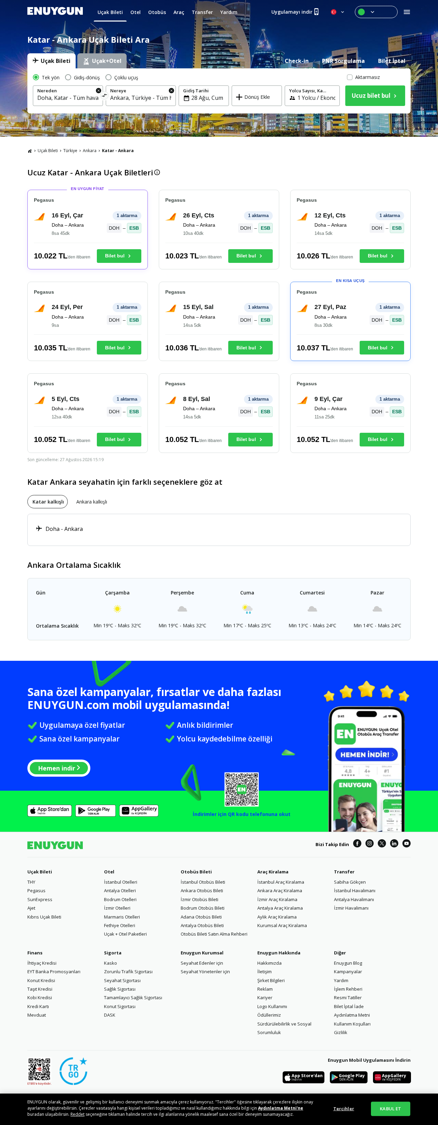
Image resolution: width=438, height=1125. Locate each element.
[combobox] (68, 97)
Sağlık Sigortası (120, 989)
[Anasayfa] (29, 150)
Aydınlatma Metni (352, 1015)
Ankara (89, 150)
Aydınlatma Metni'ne (280, 1108)
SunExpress (39, 899)
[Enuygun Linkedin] (394, 844)
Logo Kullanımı (272, 1006)
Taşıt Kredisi (39, 989)
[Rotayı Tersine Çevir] (104, 96)
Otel (109, 872)
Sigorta (112, 953)
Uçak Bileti (48, 150)
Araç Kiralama (272, 872)
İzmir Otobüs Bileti (199, 899)
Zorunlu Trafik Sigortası (128, 971)
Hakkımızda (269, 963)
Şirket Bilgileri (271, 980)
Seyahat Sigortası (122, 980)
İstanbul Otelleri (120, 882)
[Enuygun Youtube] (406, 844)
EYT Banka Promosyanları (53, 971)
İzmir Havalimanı (351, 908)
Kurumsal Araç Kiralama (282, 925)
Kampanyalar (348, 971)
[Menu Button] (376, 12)
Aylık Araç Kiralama (277, 917)
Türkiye (70, 150)
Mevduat (36, 1015)
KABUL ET (390, 1109)
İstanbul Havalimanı (354, 890)
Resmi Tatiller (348, 997)
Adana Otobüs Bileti (201, 917)
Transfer (344, 872)
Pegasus (36, 890)
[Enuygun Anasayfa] (55, 12)
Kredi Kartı (38, 1006)
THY (31, 882)
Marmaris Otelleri (122, 917)
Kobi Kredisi (39, 997)
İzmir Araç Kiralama (277, 899)
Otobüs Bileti (196, 872)
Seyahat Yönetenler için (205, 971)
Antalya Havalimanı (354, 899)
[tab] (51, 60)
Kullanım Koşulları (352, 1024)
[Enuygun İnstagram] (369, 844)
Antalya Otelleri (120, 890)
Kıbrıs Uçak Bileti (44, 917)
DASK (109, 1015)
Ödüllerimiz (269, 1015)
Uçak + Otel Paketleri (125, 934)
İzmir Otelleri (117, 908)
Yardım (341, 980)
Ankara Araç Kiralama (279, 890)
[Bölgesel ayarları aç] (338, 12)
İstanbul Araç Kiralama (280, 882)
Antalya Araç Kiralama (280, 908)
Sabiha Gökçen (350, 882)
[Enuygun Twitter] (382, 844)
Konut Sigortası (120, 1006)
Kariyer (264, 997)
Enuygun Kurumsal (202, 953)
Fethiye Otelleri (119, 925)
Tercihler (343, 1109)
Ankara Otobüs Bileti (202, 890)
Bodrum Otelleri (120, 899)
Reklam (265, 989)
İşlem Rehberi (348, 989)
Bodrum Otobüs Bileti (202, 908)
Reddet (77, 1114)
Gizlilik (340, 1032)
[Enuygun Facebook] (357, 844)
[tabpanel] (219, 90)
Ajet (31, 908)
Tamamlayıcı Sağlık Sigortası (133, 997)
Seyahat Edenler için (202, 963)
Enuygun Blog (348, 963)
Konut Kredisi (41, 980)
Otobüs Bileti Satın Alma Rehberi (214, 934)
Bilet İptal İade (349, 1006)
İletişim (264, 971)
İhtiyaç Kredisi (41, 963)
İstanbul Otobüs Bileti (203, 882)
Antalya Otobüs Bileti (202, 925)
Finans (34, 953)
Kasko (110, 963)
